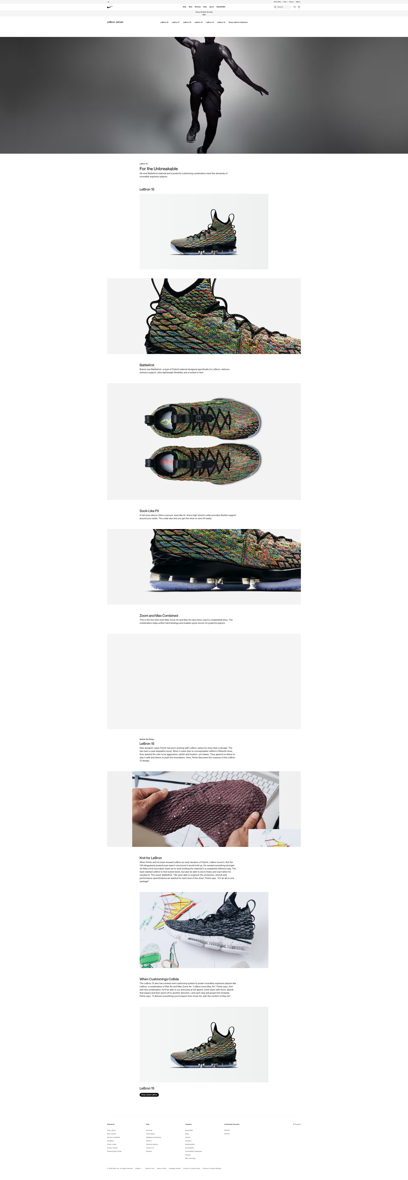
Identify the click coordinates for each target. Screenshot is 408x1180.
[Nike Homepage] (110, 7)
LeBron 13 (221, 22)
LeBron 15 (199, 22)
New (184, 7)
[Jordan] (108, 2)
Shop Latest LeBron (149, 1095)
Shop (204, 14)
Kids (205, 7)
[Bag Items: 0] (299, 7)
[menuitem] (287, 2)
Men (190, 7)
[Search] (275, 7)
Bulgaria (298, 1124)
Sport (211, 7)
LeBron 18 (164, 22)
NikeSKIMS (220, 7)
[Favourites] (295, 7)
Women (198, 7)
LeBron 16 (187, 22)
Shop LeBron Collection (238, 22)
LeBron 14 (210, 22)
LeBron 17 (176, 22)
